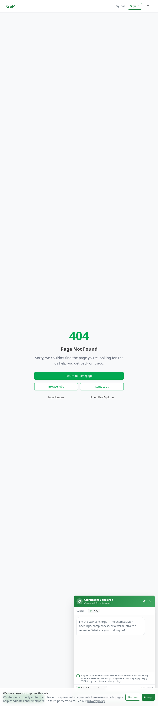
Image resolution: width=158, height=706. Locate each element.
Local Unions (56, 397)
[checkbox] (78, 675)
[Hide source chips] (144, 601)
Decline (133, 697)
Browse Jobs (56, 386)
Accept (148, 697)
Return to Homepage (79, 376)
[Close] (150, 601)
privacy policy (114, 681)
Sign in (134, 6)
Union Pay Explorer (102, 397)
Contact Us (102, 386)
